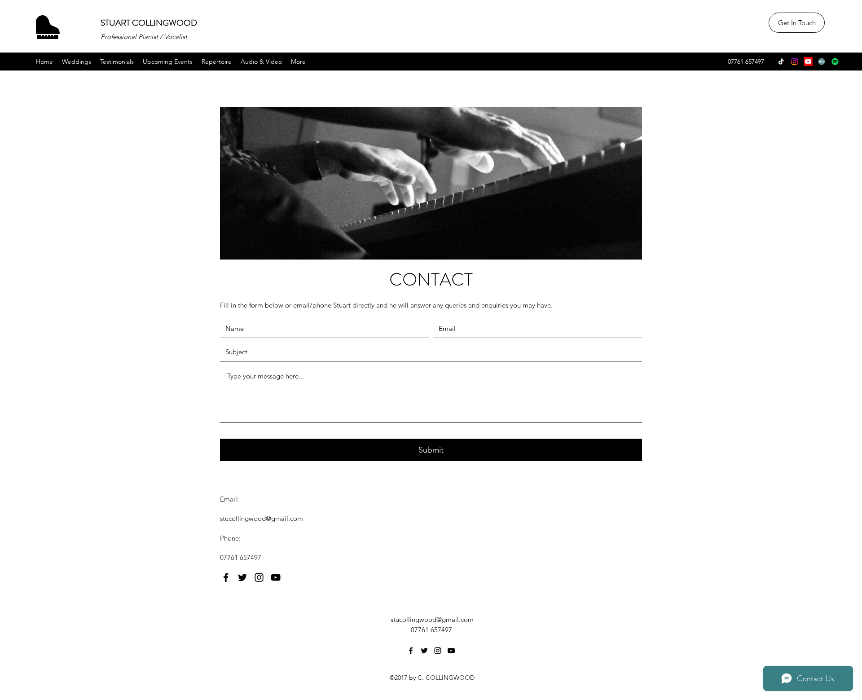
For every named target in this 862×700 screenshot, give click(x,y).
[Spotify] (835, 61)
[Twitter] (242, 577)
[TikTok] (781, 61)
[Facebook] (226, 577)
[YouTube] (808, 61)
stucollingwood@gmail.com (261, 518)
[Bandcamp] (821, 61)
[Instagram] (794, 61)
